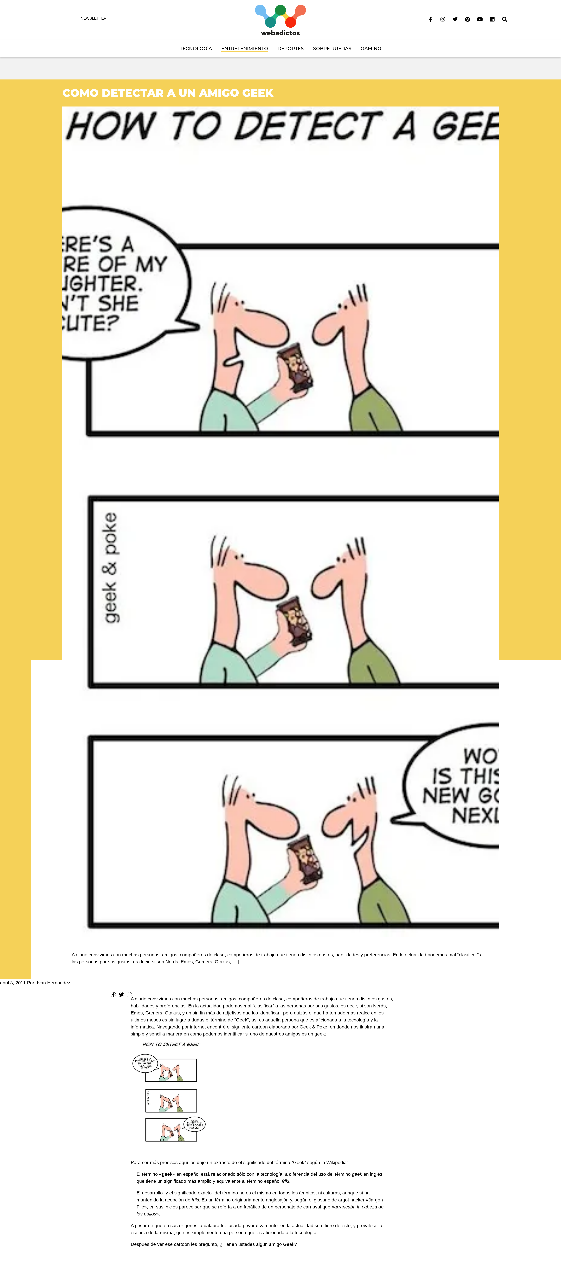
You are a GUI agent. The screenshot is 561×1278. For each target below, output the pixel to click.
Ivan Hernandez (53, 982)
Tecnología (196, 48)
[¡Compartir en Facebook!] (113, 994)
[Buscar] (505, 19)
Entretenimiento (244, 48)
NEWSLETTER (94, 18)
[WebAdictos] (280, 19)
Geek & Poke (313, 1027)
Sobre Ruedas (332, 48)
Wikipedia (336, 1162)
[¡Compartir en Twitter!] (121, 994)
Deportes (290, 48)
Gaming (371, 48)
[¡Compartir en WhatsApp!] (129, 994)
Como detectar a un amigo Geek (167, 92)
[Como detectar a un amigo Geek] (280, 521)
